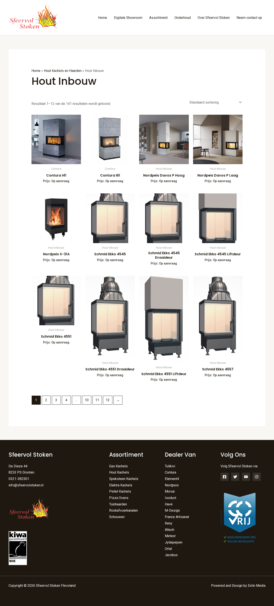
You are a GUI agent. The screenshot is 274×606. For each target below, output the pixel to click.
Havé (169, 504)
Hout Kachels (119, 472)
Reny (168, 523)
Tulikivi (170, 466)
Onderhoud (182, 18)
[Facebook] (224, 477)
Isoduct (170, 498)
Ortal (168, 549)
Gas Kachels (118, 466)
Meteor (170, 536)
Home (102, 18)
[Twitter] (235, 477)
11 (97, 400)
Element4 (172, 479)
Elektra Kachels (120, 485)
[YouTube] (246, 477)
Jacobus (171, 555)
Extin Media (256, 586)
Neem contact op (249, 18)
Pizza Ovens (118, 498)
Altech (169, 530)
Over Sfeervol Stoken (214, 18)
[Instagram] (257, 477)
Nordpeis (172, 485)
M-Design (172, 510)
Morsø (170, 491)
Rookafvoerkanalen (123, 510)
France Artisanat (177, 517)
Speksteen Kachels (123, 479)
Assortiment (158, 18)
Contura (170, 472)
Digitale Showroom (128, 18)
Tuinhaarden (118, 504)
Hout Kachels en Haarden (63, 71)
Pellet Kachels (120, 491)
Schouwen (117, 517)
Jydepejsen (173, 542)
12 (108, 400)
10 (87, 400)
